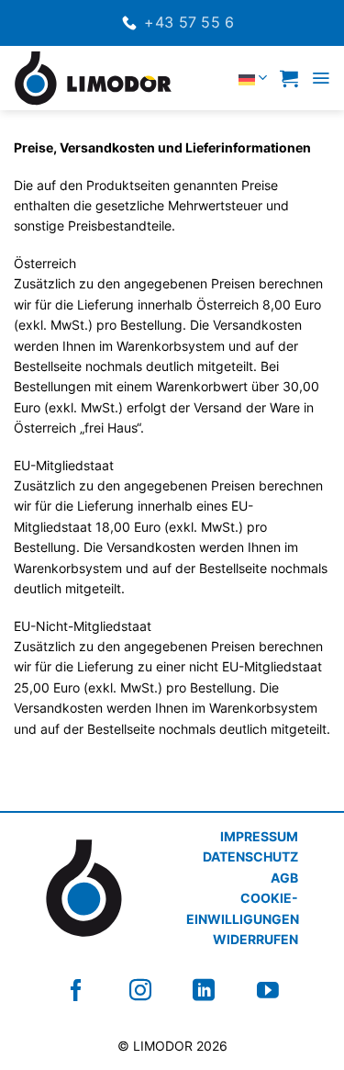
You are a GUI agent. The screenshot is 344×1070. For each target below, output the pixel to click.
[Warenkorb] (289, 78)
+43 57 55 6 (189, 22)
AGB (284, 877)
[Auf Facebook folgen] (76, 990)
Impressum (259, 836)
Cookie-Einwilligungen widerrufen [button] (242, 918)
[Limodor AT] (95, 78)
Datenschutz (250, 856)
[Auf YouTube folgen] (268, 990)
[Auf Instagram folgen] (140, 990)
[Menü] (320, 78)
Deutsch (214, 78)
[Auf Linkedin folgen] (204, 990)
